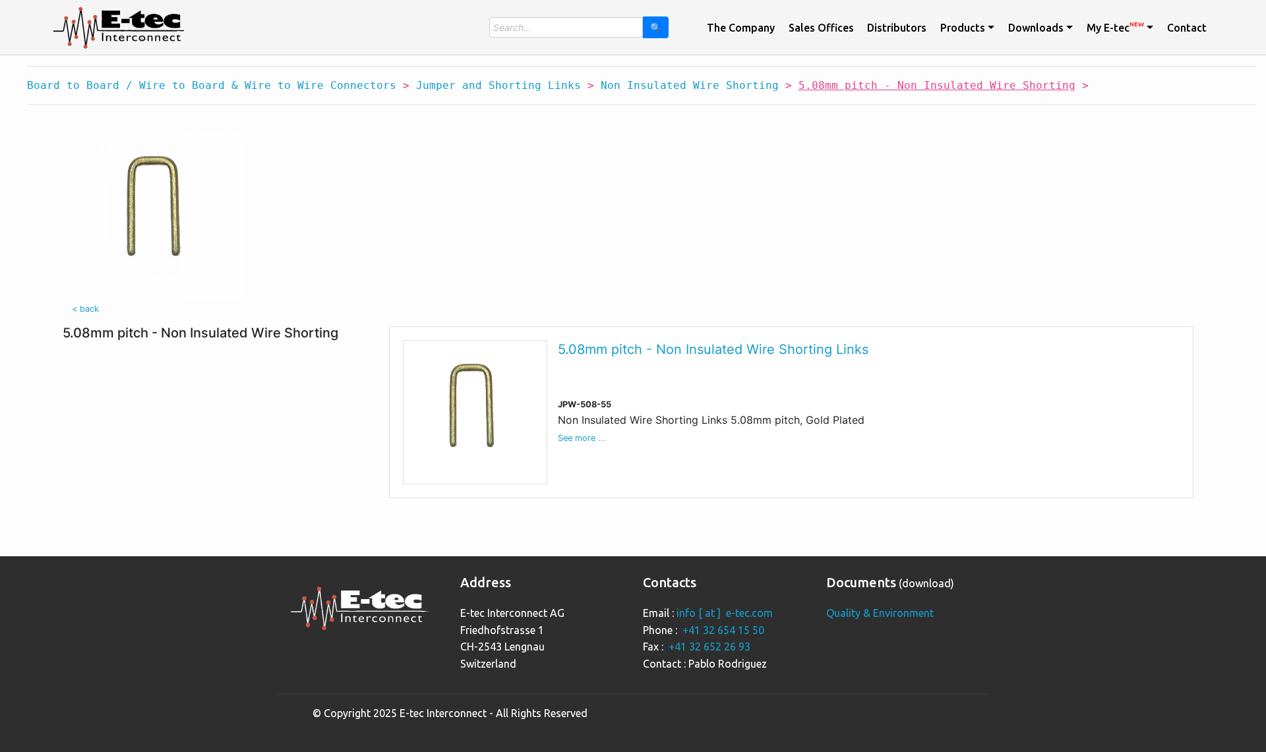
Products (962, 28)
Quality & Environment (880, 613)
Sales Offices (821, 28)
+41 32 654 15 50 (723, 630)
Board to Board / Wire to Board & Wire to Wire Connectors (211, 85)
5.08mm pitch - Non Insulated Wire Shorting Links (713, 349)
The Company (741, 28)
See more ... (582, 438)
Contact (1187, 28)
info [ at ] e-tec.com (725, 613)
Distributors (896, 28)
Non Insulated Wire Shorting (690, 85)
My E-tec (1115, 27)
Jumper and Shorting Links (498, 85)
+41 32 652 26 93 (709, 646)
